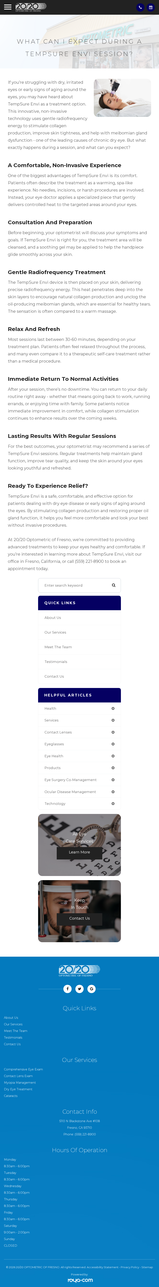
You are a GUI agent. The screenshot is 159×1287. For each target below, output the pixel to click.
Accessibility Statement (102, 1267)
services (52, 720)
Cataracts (10, 1096)
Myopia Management (20, 1082)
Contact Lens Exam (18, 1076)
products (53, 768)
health (50, 708)
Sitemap (147, 1267)
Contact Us (54, 676)
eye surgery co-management (71, 780)
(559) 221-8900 (85, 1134)
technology (55, 804)
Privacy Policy (130, 1267)
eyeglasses (54, 744)
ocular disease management (70, 792)
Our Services (55, 632)
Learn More (79, 852)
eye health (54, 756)
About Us (53, 618)
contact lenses (58, 732)
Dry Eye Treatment (18, 1089)
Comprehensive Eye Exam (23, 1069)
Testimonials (56, 662)
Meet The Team (58, 647)
